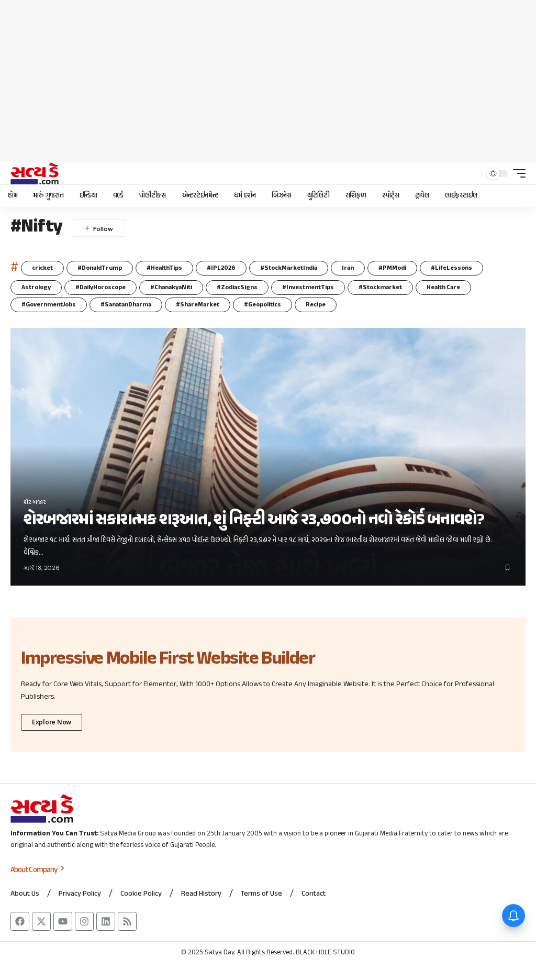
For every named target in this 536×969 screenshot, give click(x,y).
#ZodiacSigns (237, 287)
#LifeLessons (451, 268)
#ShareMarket (197, 305)
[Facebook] (19, 921)
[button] (470, 173)
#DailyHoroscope (100, 287)
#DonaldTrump (99, 268)
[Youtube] (62, 921)
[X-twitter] (41, 921)
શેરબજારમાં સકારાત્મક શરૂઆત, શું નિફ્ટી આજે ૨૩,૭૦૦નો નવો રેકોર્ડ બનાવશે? (254, 520)
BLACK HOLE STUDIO (325, 953)
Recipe (316, 305)
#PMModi (392, 268)
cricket (42, 268)
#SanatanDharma (125, 305)
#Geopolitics (262, 305)
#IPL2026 (221, 268)
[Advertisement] (268, 81)
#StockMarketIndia (288, 268)
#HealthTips (164, 268)
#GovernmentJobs (48, 305)
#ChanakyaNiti (171, 287)
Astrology (36, 287)
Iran (348, 268)
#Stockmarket (380, 287)
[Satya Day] (34, 173)
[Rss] (127, 921)
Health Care (443, 287)
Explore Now (51, 722)
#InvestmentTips (308, 287)
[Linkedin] (105, 921)
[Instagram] (84, 921)
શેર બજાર (35, 502)
